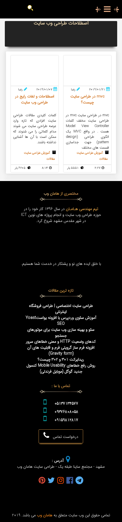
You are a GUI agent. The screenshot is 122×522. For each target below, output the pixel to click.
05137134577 (66, 404)
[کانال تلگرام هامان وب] (79, 481)
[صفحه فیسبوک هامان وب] (69, 481)
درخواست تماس (63, 437)
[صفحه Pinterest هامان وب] (42, 481)
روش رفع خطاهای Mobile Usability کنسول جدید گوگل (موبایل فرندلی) (60, 369)
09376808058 (66, 412)
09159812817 (66, 420)
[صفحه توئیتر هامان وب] (51, 481)
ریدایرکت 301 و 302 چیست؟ (61, 360)
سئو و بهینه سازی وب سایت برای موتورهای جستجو (60, 333)
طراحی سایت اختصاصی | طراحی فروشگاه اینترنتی (61, 309)
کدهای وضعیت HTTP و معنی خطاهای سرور (61, 342)
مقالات (103, 159)
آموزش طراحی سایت (90, 153)
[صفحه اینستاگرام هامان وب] (60, 481)
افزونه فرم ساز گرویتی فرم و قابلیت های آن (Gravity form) (60, 351)
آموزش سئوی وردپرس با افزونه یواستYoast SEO (61, 321)
